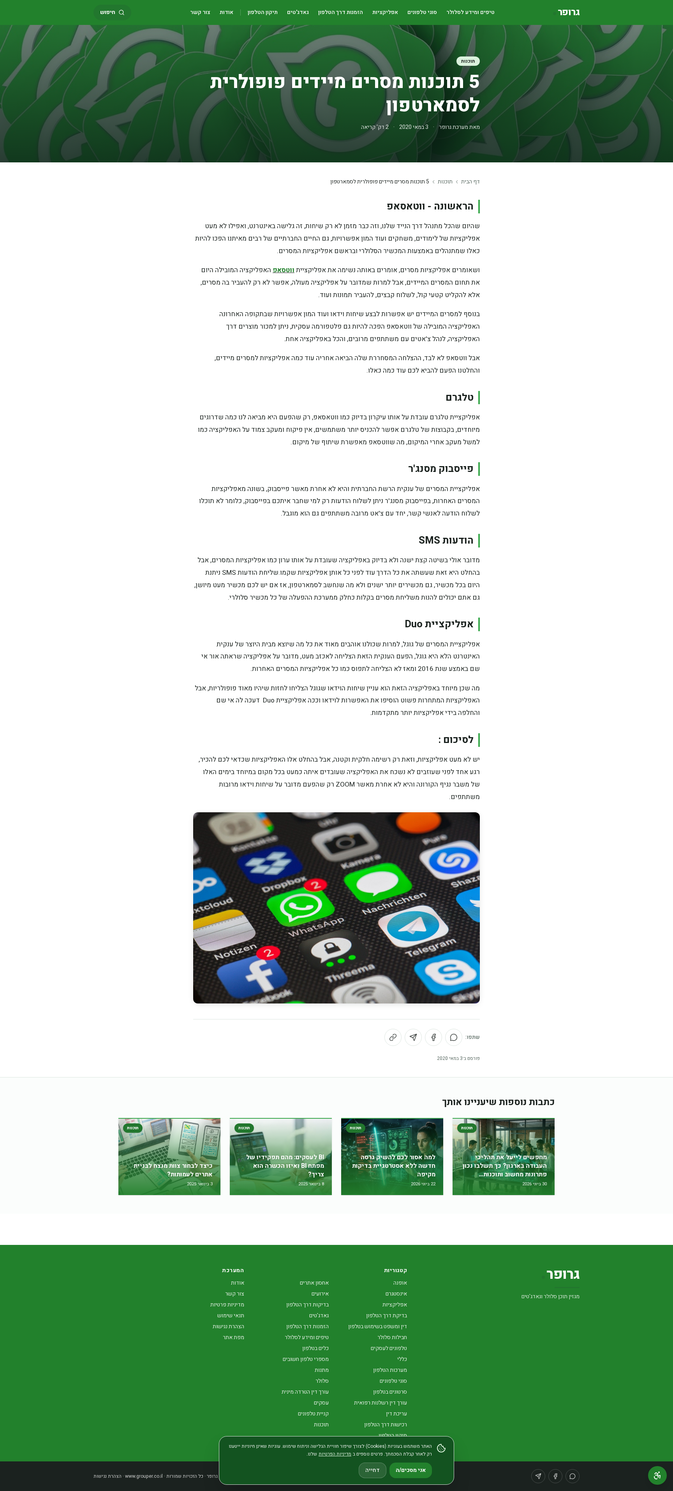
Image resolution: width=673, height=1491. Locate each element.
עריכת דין (396, 1414)
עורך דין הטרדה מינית (305, 1392)
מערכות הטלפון (390, 1370)
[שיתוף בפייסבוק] (433, 1037)
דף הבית (470, 182)
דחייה (372, 1470)
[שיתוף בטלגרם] (413, 1037)
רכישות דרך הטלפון (385, 1425)
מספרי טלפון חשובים (306, 1359)
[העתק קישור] (393, 1037)
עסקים (321, 1403)
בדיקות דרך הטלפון (307, 1305)
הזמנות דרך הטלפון (340, 12)
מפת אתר (233, 1337)
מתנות (322, 1370)
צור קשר (200, 12)
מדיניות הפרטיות (335, 1454)
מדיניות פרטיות (227, 1305)
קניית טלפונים (313, 1414)
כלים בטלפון (315, 1348)
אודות (226, 12)
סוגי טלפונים (422, 12)
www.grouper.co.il (144, 1476)
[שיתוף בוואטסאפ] (453, 1037)
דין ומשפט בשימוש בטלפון (377, 1326)
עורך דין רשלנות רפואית (380, 1403)
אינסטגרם (396, 1294)
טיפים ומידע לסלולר (470, 12)
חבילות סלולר (392, 1337)
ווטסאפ (283, 270)
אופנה (400, 1283)
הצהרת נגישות (228, 1326)
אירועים (320, 1294)
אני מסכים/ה (411, 1470)
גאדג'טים (298, 12)
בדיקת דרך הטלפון (386, 1315)
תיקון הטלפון (263, 12)
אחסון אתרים (314, 1283)
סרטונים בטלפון (390, 1392)
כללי (402, 1359)
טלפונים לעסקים (389, 1348)
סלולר (322, 1381)
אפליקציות (385, 12)
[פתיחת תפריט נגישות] (657, 1475)
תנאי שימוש (230, 1315)
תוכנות (468, 61)
